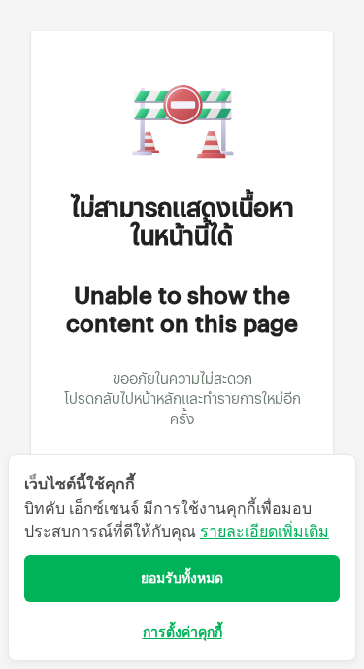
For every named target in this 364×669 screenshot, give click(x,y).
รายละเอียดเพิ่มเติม (264, 531)
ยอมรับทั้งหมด (182, 578)
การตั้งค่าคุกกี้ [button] (182, 632)
